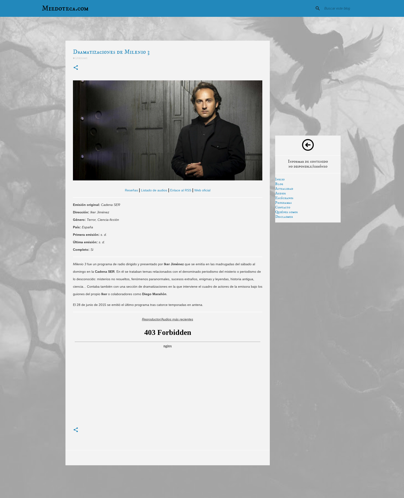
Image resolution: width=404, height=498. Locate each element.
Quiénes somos (286, 212)
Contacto (282, 207)
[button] (76, 68)
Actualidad (284, 188)
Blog (279, 184)
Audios (280, 193)
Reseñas (131, 190)
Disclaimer (284, 216)
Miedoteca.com (65, 8)
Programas (283, 202)
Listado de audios (154, 190)
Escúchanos (284, 198)
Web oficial (202, 190)
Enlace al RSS (180, 190)
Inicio (280, 179)
